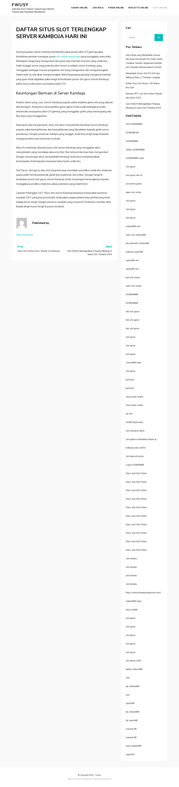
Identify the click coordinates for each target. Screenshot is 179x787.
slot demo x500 (133, 660)
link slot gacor (132, 311)
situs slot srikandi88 (136, 235)
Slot (128, 677)
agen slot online (133, 192)
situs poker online (134, 396)
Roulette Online (138, 8)
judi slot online (133, 277)
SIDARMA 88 (132, 132)
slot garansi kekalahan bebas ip (141, 439)
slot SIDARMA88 (134, 124)
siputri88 (130, 703)
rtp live (129, 413)
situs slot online (133, 286)
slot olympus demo (135, 430)
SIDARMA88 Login (135, 158)
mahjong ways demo (136, 447)
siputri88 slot (132, 260)
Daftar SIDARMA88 (135, 149)
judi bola (130, 379)
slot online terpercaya (68, 56)
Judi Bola (97, 8)
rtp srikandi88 (132, 686)
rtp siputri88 (132, 720)
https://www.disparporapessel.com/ (143, 592)
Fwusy (20, 5)
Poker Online (116, 8)
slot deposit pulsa (134, 456)
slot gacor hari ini (134, 175)
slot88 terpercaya (134, 422)
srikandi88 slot (133, 226)
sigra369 (130, 754)
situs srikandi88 (133, 746)
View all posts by (24, 234)
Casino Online (79, 8)
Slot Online (160, 8)
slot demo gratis (134, 183)
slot (127, 695)
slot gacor (131, 166)
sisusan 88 (131, 729)
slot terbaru (131, 558)
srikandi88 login (133, 601)
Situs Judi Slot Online (136, 473)
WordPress (107, 779)
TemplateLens (86, 779)
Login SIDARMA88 (135, 464)
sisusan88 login (133, 362)
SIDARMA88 (132, 141)
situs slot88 (131, 609)
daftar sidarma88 (134, 669)
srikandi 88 (131, 737)
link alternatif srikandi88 (137, 243)
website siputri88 (134, 252)
